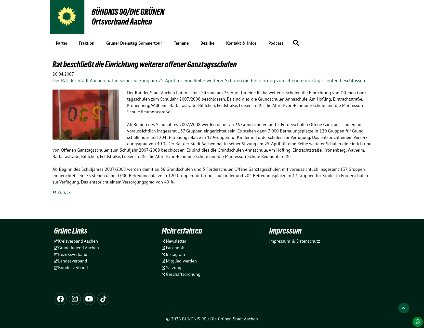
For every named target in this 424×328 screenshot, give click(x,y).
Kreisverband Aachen (78, 241)
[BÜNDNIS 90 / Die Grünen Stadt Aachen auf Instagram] (75, 299)
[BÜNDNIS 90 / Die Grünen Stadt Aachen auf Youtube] (89, 299)
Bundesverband (73, 267)
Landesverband (72, 261)
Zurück (63, 192)
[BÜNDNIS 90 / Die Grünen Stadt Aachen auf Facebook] (60, 299)
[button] (296, 42)
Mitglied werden (181, 261)
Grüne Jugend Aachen (78, 247)
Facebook (175, 247)
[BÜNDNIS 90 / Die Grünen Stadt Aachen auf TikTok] (103, 299)
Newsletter (176, 241)
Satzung (173, 267)
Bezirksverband (72, 254)
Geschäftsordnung (183, 274)
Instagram (175, 254)
